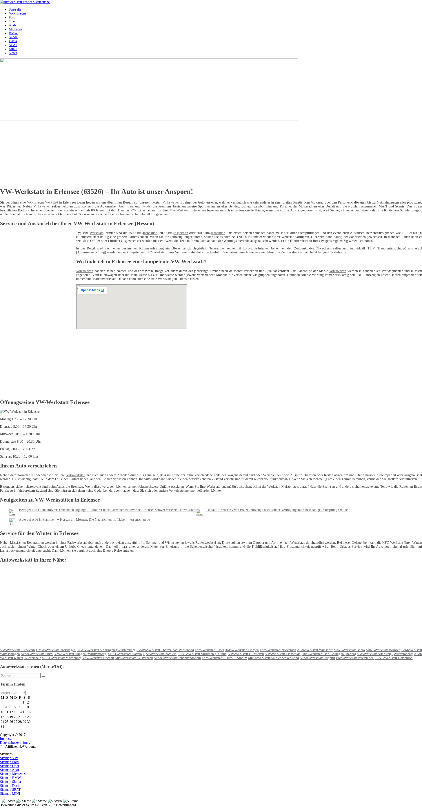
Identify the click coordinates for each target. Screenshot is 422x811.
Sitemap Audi (9, 770)
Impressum (7, 738)
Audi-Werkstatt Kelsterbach (134, 658)
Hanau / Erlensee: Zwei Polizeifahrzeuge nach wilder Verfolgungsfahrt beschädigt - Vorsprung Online (277, 510)
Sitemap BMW (10, 778)
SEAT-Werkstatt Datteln (125, 654)
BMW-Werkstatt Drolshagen (56, 650)
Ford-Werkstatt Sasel (209, 650)
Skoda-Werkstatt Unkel (37, 654)
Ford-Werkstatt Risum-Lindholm (224, 658)
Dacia (13, 41)
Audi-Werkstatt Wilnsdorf (315, 650)
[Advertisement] (135, 152)
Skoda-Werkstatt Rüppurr (317, 658)
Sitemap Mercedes (12, 774)
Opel (12, 21)
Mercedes (15, 29)
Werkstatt (51, 202)
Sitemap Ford (9, 762)
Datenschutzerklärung (15, 742)
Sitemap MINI (10, 793)
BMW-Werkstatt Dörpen (242, 650)
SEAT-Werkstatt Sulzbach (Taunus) (202, 654)
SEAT (13, 45)
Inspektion (150, 233)
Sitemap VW (9, 758)
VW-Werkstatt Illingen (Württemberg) (80, 654)
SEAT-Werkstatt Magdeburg (62, 658)
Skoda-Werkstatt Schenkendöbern (177, 658)
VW (133, 210)
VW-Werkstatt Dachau (98, 658)
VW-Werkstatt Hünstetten (246, 654)
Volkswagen (17, 13)
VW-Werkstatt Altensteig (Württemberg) (385, 654)
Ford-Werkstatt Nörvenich (278, 650)
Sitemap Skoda (10, 782)
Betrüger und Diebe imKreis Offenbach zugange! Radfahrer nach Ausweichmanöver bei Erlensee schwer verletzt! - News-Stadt (107, 510)
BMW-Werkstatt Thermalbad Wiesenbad (165, 650)
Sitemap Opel (9, 766)
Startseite (15, 9)
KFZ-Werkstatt (156, 252)
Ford (12, 17)
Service (357, 546)
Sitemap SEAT (10, 789)
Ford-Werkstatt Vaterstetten (355, 658)
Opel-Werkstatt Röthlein (160, 654)
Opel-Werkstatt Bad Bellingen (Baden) (329, 654)
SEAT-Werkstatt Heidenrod (394, 658)
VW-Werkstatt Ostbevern (17, 650)
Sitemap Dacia (10, 785)
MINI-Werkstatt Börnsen (383, 650)
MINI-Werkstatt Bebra (349, 650)
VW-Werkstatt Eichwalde (283, 654)
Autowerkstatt (75, 475)
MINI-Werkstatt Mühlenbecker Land (273, 658)
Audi (12, 25)
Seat (131, 206)
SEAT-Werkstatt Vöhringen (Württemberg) (106, 650)
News (13, 53)
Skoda (13, 37)
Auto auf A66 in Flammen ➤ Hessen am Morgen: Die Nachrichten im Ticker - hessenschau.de (84, 519)
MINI (13, 49)
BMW (13, 33)
